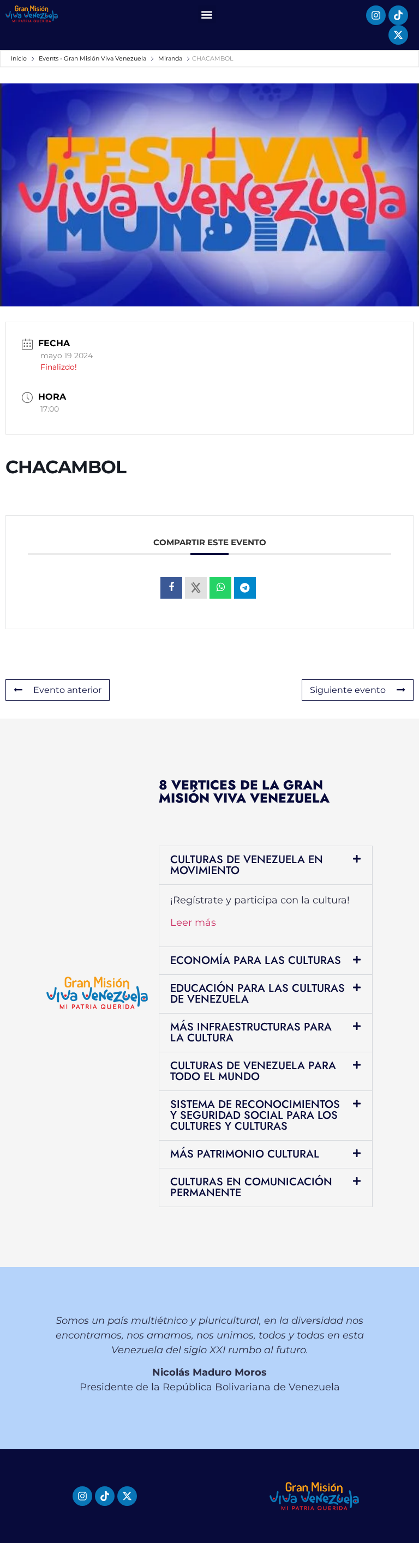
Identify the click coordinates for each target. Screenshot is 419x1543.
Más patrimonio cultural (244, 1154)
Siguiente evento (348, 690)
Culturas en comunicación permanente (251, 1187)
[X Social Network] (196, 588)
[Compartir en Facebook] (171, 588)
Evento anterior (67, 690)
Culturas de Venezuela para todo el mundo (253, 1071)
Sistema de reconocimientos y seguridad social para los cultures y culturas (255, 1115)
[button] (207, 14)
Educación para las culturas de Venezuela (257, 993)
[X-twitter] (398, 35)
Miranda (170, 58)
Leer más (193, 923)
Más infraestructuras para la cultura (251, 1032)
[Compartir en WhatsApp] (220, 588)
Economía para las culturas (255, 960)
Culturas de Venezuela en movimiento (246, 865)
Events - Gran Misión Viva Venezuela (92, 58)
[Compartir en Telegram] (245, 588)
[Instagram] (376, 15)
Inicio (19, 58)
